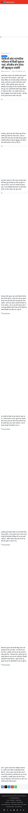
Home (3, 53)
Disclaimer (12, 800)
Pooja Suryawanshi (6, 71)
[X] (5, 786)
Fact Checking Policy (6, 804)
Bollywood (8, 53)
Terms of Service (18, 806)
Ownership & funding (15, 804)
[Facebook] (2, 786)
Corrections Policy (10, 806)
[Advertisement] (14, 19)
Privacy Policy (18, 800)
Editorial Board (20, 802)
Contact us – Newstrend (10, 802)
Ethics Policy (24, 804)
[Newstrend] (8, 2)
